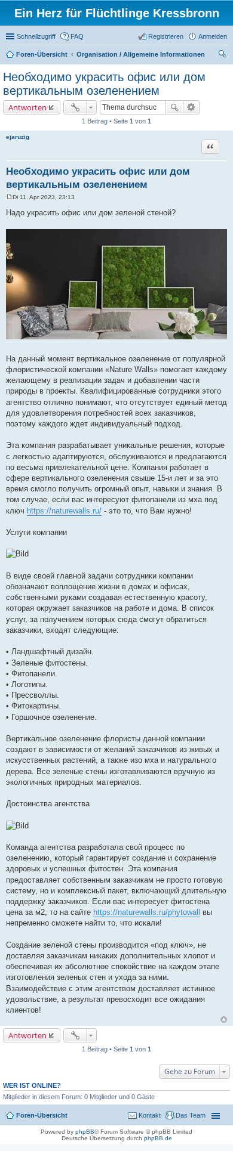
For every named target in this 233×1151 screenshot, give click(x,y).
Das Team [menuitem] (191, 1115)
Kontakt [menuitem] (150, 1115)
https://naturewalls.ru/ (64, 510)
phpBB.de (158, 1138)
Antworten (27, 107)
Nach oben (223, 1019)
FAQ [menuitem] (77, 36)
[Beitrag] (9, 197)
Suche (174, 107)
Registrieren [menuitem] (165, 36)
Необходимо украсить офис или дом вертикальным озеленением (104, 83)
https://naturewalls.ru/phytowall (146, 912)
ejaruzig (17, 137)
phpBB (84, 1131)
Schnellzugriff (36, 36)
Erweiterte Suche (191, 107)
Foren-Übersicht (42, 1115)
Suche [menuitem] (223, 55)
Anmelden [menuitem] (212, 36)
